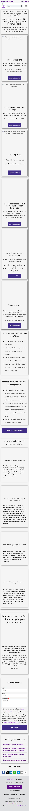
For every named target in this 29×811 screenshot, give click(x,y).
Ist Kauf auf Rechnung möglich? (14, 744)
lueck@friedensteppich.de (11, 722)
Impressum (9, 782)
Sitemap (22, 794)
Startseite (10, 779)
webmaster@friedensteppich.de (14, 803)
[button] (26, 6)
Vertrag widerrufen (14, 786)
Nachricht (5, 698)
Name (4, 688)
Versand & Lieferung (10, 794)
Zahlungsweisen (15, 790)
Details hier (9, 1)
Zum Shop (19, 779)
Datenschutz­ (19, 782)
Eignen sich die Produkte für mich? (15, 760)
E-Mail (4, 693)
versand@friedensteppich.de (20, 805)
